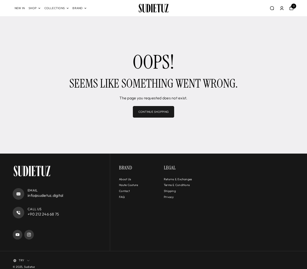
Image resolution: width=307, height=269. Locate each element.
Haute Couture (128, 185)
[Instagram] (29, 234)
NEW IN (20, 8)
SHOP (32, 8)
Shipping (170, 191)
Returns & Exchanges (178, 179)
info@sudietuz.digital (45, 195)
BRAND (77, 8)
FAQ (122, 197)
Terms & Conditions (177, 185)
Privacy (169, 197)
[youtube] (17, 234)
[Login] (281, 8)
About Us (125, 179)
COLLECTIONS (54, 8)
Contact (124, 191)
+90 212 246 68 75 (43, 214)
